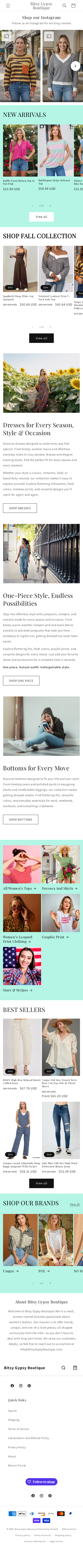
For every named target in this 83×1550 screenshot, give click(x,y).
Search (12, 1411)
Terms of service (42, 1535)
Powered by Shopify (48, 1529)
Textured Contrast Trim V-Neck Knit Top (54, 298)
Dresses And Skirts (57, 888)
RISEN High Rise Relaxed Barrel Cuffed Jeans (21, 1082)
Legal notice (56, 1541)
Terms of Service (18, 1429)
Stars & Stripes (15, 990)
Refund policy (69, 1529)
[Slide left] (32, 205)
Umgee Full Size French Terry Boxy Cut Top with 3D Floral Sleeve (59, 1083)
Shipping (14, 1420)
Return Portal (17, 1465)
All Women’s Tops (17, 888)
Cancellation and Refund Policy (28, 1438)
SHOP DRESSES (20, 508)
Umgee (9, 1271)
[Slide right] (50, 205)
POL (42, 1271)
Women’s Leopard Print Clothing (17, 939)
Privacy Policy (17, 1447)
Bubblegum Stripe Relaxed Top (54, 182)
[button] (8, 5)
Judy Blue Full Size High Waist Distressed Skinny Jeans (60, 1165)
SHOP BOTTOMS (20, 819)
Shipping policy (63, 1535)
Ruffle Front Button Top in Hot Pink (19, 182)
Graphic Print (53, 937)
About (12, 1456)
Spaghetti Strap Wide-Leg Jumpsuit (18, 298)
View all (41, 217)
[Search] (63, 1368)
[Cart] (75, 1368)
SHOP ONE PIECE (21, 681)
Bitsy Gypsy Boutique (26, 1529)
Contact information (35, 1541)
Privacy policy (22, 1535)
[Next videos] (75, 66)
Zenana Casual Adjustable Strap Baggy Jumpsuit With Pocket (21, 1165)
